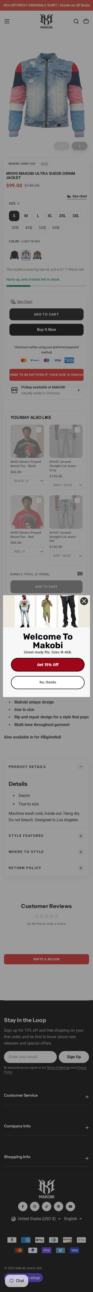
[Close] (84, 601)
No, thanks (47, 682)
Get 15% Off (48, 664)
